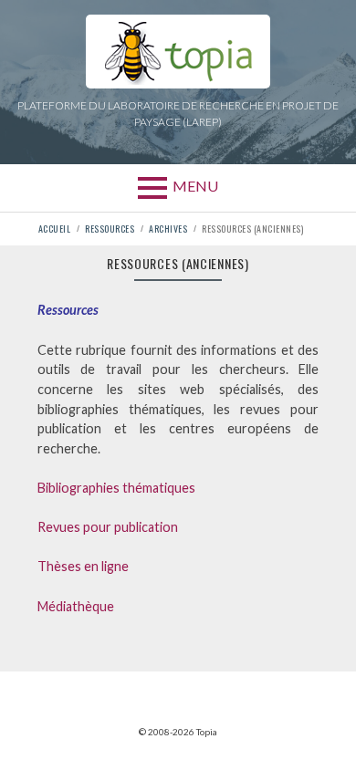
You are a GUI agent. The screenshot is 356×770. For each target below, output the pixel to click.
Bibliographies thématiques (116, 487)
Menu (195, 185)
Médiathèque (75, 606)
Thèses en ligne (83, 566)
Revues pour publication (107, 527)
